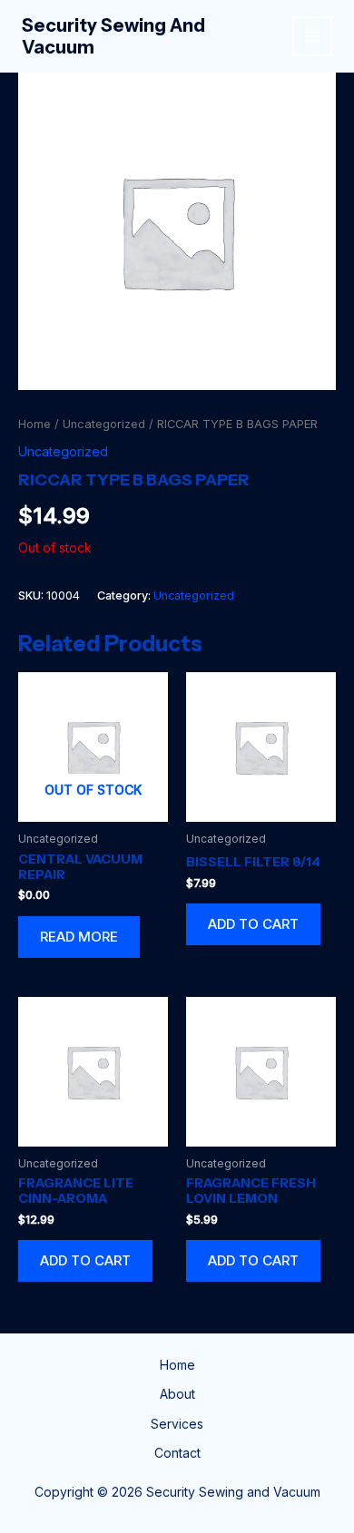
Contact (177, 1452)
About (177, 1393)
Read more (79, 936)
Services (177, 1423)
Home (34, 424)
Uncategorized (104, 424)
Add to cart (253, 923)
